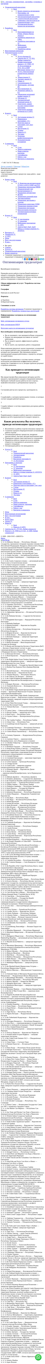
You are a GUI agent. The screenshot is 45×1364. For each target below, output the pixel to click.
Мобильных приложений (22, 46)
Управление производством (27, 206)
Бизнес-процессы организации (29, 11)
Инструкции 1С (23, 128)
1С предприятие (23, 219)
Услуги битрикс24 (24, 56)
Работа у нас (22, 157)
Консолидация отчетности (27, 210)
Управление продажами (26, 208)
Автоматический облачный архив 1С (25, 101)
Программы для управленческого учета (26, 14)
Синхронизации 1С (25, 83)
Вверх (3, 538)
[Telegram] (43, 259)
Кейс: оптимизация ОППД (10, 324)
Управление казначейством (27, 196)
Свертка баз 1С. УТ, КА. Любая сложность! (26, 59)
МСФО (20, 195)
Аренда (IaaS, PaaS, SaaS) (27, 227)
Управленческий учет (25, 189)
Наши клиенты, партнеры (23, 152)
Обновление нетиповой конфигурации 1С (26, 95)
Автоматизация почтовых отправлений (27, 212)
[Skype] (41, 259)
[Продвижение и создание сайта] (5, 540)
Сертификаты (22, 155)
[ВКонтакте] (25, 259)
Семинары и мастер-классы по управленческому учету (28, 21)
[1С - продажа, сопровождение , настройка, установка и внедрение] (22, 4)
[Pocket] (34, 259)
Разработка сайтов (24, 49)
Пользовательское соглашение (24, 141)
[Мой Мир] (29, 259)
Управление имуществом (27, 193)
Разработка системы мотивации (12, 309)
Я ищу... (8, 242)
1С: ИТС (21, 225)
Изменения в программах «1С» (24, 120)
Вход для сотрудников (13, 240)
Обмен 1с (21, 81)
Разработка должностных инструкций (25, 311)
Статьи (20, 126)
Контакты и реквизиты (26, 159)
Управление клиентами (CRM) (29, 204)
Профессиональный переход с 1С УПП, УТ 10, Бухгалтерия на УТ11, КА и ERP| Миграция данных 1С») (26, 66)
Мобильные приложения (26, 223)
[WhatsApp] (39, 259)
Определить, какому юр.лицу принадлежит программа (26, 105)
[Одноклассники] (27, 259)
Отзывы (20, 130)
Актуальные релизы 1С (26, 117)
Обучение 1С (22, 98)
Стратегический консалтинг (28, 18)
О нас (20, 147)
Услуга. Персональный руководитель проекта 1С (26, 73)
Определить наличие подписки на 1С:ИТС (25, 110)
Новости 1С (22, 132)
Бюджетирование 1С (25, 191)
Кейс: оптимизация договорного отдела (15, 321)
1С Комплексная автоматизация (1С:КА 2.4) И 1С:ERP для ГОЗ (29, 184)
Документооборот (24, 198)
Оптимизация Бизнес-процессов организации (26, 25)
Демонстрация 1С (24, 77)
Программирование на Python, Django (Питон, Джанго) (26, 34)
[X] (32, 259)
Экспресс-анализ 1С (25, 79)
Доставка (21, 134)
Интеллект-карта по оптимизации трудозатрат (17, 328)
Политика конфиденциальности (25, 137)
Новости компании (24, 149)
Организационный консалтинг (29, 17)
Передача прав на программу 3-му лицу (25, 124)
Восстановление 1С (25, 89)
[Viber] (36, 259)
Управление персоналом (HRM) (29, 187)
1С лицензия (22, 221)
